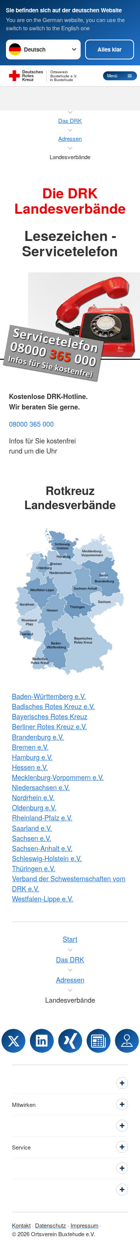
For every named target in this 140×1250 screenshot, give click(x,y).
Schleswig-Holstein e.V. (47, 858)
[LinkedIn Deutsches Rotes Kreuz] (42, 1041)
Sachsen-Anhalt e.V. (42, 848)
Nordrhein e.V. (33, 797)
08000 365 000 (31, 423)
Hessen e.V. (30, 767)
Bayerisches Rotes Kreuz (49, 716)
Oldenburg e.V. (34, 807)
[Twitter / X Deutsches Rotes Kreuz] (13, 1041)
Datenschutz (50, 1225)
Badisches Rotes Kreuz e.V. (53, 706)
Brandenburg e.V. (38, 737)
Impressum (85, 1225)
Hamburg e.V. (32, 757)
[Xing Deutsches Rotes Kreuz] (70, 1041)
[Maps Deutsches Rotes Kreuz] (127, 1041)
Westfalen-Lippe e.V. (42, 898)
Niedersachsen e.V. (41, 787)
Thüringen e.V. (33, 868)
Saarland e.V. (32, 828)
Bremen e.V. (30, 747)
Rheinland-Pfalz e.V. (42, 817)
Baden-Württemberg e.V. (49, 696)
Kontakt (21, 1225)
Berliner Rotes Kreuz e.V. (49, 726)
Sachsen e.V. (31, 838)
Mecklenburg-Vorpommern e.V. (58, 777)
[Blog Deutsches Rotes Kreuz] (99, 1041)
